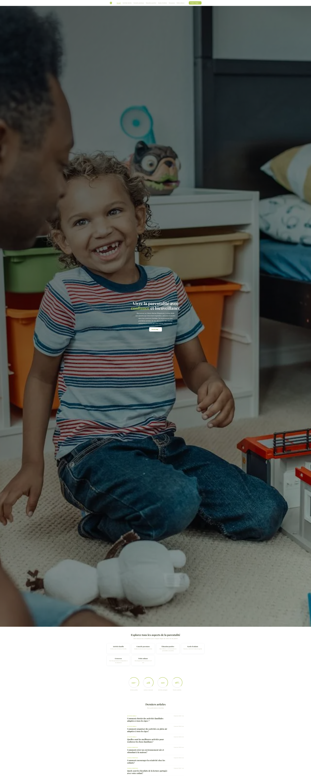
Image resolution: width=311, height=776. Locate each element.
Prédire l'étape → (195, 3)
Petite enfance (180, 3)
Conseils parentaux (138, 3)
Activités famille (127, 3)
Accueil (119, 3)
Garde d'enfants (162, 3)
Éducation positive (151, 3)
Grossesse (172, 3)
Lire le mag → (155, 329)
